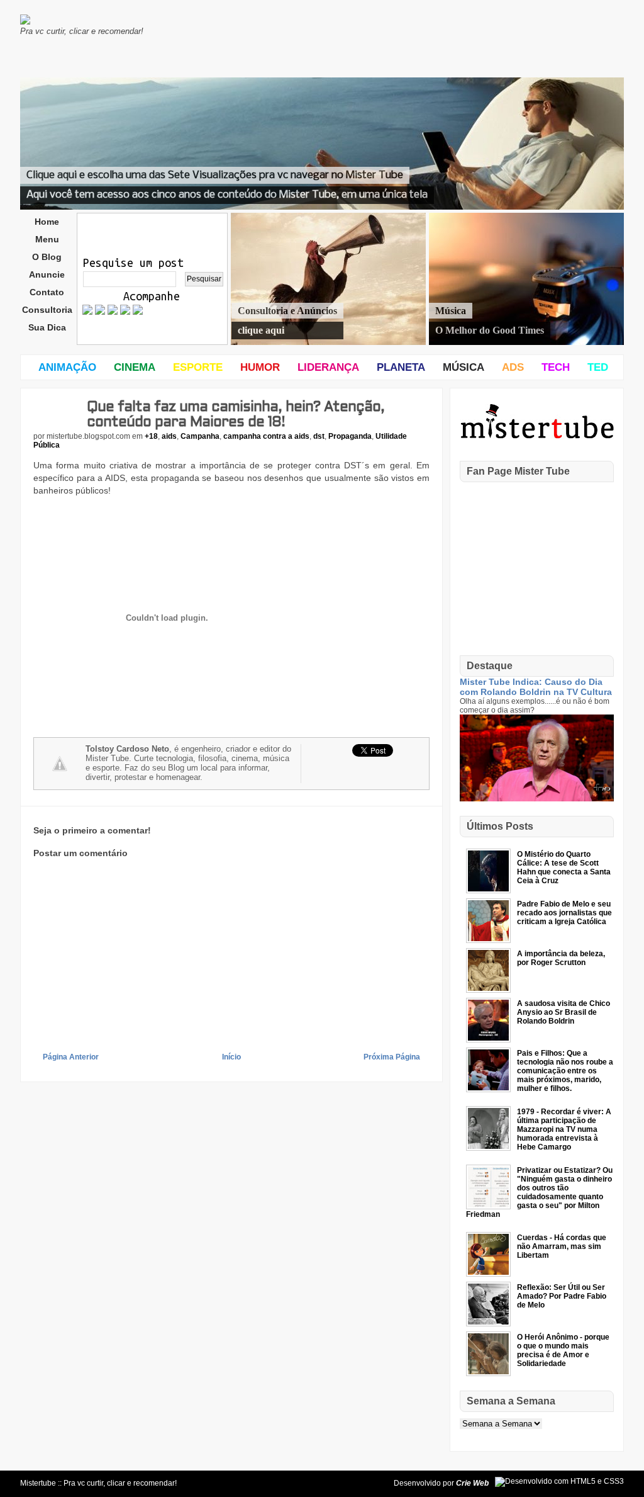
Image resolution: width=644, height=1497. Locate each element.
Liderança (328, 367)
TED (597, 367)
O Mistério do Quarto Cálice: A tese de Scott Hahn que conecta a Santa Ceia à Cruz (564, 867)
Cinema (134, 367)
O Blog (47, 257)
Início (231, 1057)
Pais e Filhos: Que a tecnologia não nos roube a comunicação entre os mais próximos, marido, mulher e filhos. (565, 1071)
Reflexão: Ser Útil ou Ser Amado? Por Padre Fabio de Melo (561, 1296)
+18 (151, 436)
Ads (513, 367)
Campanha (199, 436)
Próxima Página (392, 1057)
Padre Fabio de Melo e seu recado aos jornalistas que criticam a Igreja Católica (564, 913)
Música (463, 367)
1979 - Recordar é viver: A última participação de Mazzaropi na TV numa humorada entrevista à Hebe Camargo (564, 1129)
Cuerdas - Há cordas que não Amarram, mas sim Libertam (561, 1246)
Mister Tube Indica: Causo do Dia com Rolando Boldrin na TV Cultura (536, 687)
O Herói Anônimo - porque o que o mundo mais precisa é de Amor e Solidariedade (563, 1350)
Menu (47, 239)
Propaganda (350, 436)
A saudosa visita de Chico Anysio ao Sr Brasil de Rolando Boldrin (563, 1012)
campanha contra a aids (266, 436)
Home (47, 222)
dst (319, 436)
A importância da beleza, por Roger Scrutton (561, 958)
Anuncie (47, 274)
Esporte (198, 367)
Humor (260, 367)
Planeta (401, 367)
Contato (47, 292)
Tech (555, 367)
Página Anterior (71, 1057)
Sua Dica (47, 327)
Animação (67, 367)
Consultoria (47, 310)
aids (169, 436)
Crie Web (472, 1483)
